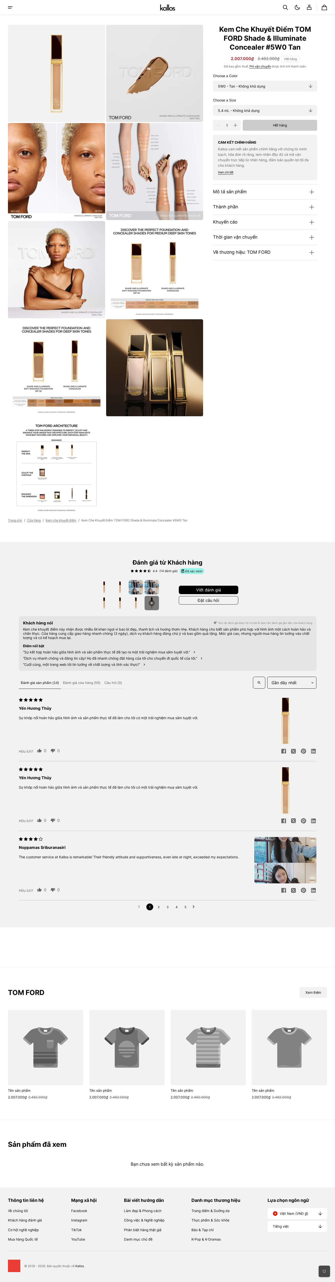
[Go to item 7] (136, 603)
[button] (285, 7)
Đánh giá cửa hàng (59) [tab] (81, 683)
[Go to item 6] (120, 603)
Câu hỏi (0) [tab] (113, 683)
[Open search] (259, 683)
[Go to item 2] (120, 587)
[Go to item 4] (152, 587)
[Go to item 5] (104, 603)
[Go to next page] (195, 906)
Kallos (79, 1266)
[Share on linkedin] (313, 752)
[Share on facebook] (284, 751)
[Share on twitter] (294, 752)
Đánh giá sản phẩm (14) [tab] (40, 683)
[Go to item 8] (152, 603)
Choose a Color (225, 76)
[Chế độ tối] (297, 7)
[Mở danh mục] (10, 7)
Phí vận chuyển (260, 66)
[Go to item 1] (104, 587)
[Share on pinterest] (303, 751)
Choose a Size (224, 100)
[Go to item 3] (136, 587)
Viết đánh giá (208, 589)
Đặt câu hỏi (208, 600)
